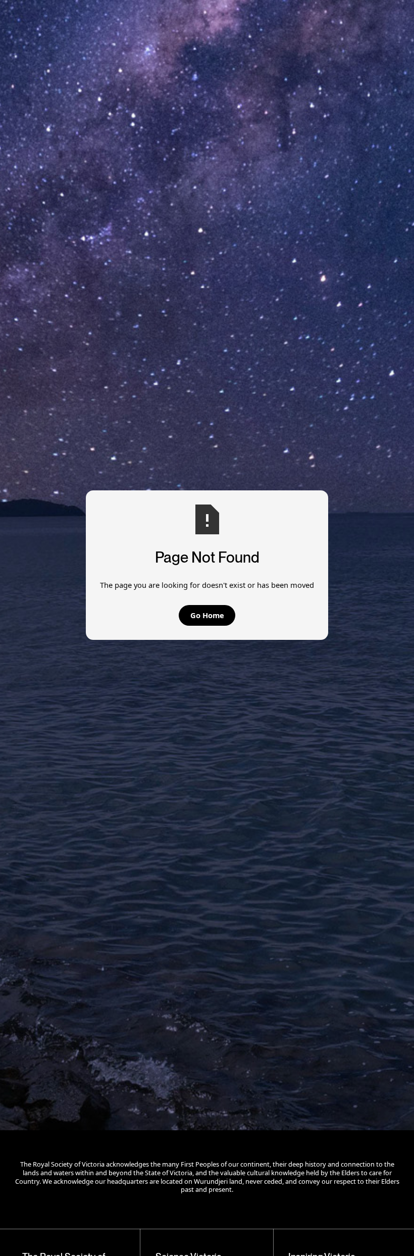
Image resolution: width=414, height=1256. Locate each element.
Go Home (207, 615)
